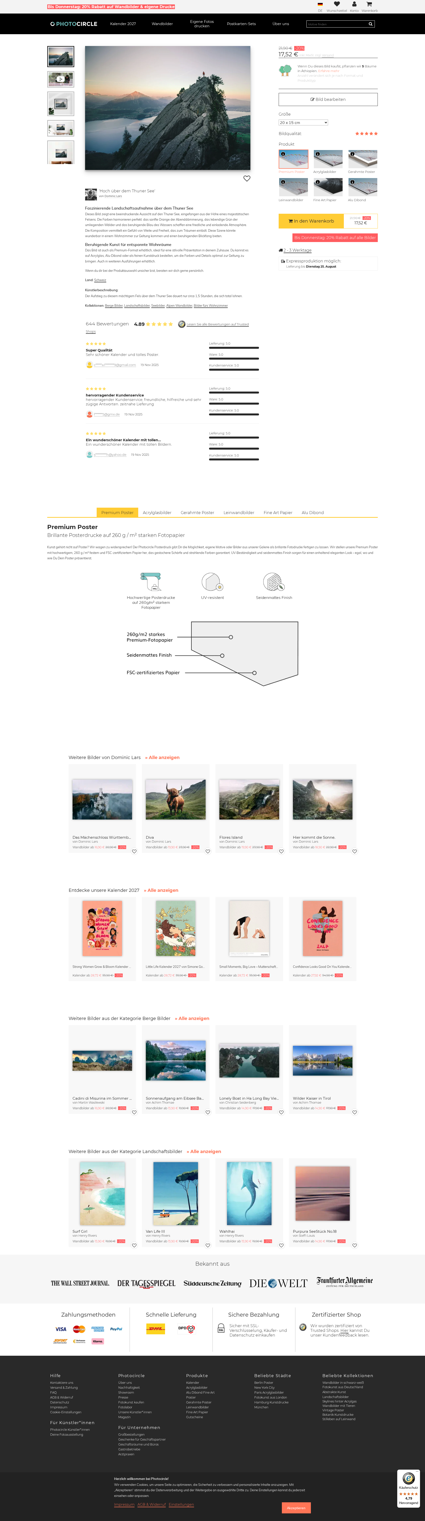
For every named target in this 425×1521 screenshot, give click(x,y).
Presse (123, 1397)
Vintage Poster (333, 1410)
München (261, 1407)
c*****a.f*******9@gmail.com (115, 365)
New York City (264, 1387)
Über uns (125, 1382)
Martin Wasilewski (91, 1102)
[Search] (371, 24)
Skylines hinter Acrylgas (339, 1401)
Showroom (126, 1392)
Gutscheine (194, 1417)
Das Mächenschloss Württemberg (102, 837)
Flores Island (231, 837)
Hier (344, 1330)
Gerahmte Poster (199, 1402)
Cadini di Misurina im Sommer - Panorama (102, 1098)
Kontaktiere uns (61, 1382)
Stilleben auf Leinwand (338, 1419)
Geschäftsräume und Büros (138, 1444)
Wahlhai (227, 1231)
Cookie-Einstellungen (65, 1412)
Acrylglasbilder (197, 1387)
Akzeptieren (296, 1508)
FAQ (53, 1392)
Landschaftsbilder (137, 305)
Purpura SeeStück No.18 (315, 1231)
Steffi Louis (307, 1235)
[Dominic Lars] (91, 194)
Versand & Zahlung (64, 1387)
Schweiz (100, 280)
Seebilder (158, 305)
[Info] (283, 154)
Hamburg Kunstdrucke (271, 1402)
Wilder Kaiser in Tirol (312, 1098)
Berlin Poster (263, 1382)
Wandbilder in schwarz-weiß (343, 1382)
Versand (328, 55)
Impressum (58, 1407)
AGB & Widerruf (61, 1397)
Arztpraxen (126, 1454)
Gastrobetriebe (129, 1449)
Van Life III (155, 1231)
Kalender (192, 1382)
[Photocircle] (73, 24)
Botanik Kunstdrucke (337, 1414)
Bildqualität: (290, 133)
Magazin (124, 1417)
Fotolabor (125, 1407)
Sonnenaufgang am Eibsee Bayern (176, 1098)
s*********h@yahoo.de (110, 454)
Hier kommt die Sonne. (314, 837)
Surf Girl (80, 1231)
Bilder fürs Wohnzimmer (211, 305)
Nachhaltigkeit (129, 1387)
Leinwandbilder (197, 1407)
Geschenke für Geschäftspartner (142, 1439)
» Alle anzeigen (162, 757)
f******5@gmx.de (107, 414)
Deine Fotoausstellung (66, 1434)
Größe (285, 114)
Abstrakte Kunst (334, 1392)
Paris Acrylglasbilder (269, 1392)
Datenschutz (59, 1402)
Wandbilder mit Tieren (338, 1406)
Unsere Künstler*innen (135, 1412)
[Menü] (417, 1472)
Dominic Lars (113, 196)
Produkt (286, 144)
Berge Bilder (114, 305)
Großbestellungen (131, 1434)
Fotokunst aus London (270, 1397)
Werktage (298, 250)
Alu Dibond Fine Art (200, 1392)
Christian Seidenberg (240, 1102)
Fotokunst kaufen (131, 1402)
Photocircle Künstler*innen (70, 1429)
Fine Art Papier (197, 1412)
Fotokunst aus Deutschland (342, 1387)
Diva (150, 837)
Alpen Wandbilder (179, 305)
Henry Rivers (87, 1235)
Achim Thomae (163, 1102)
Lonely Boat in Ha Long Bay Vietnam (249, 1098)
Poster (191, 1397)
